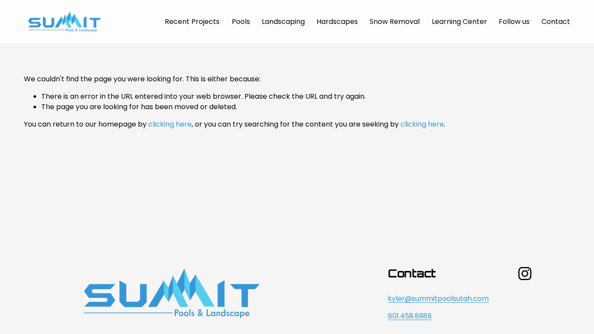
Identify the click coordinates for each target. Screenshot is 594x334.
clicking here (170, 124)
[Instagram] (525, 274)
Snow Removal (395, 22)
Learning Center (459, 22)
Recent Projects (192, 22)
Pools (241, 22)
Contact (555, 22)
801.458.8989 (409, 316)
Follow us (514, 22)
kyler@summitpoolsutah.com (438, 299)
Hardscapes (337, 22)
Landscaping (283, 22)
